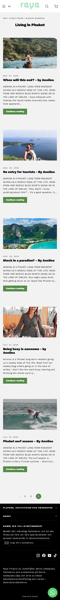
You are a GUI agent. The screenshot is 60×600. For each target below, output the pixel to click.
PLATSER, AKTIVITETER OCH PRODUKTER (28, 508)
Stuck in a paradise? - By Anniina (28, 260)
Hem (5, 18)
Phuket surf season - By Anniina (28, 441)
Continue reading (15, 111)
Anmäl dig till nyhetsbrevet (23, 526)
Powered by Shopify (30, 596)
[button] (10, 6)
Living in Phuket (16, 18)
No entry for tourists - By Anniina (29, 172)
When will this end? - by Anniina (28, 80)
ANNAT (7, 516)
